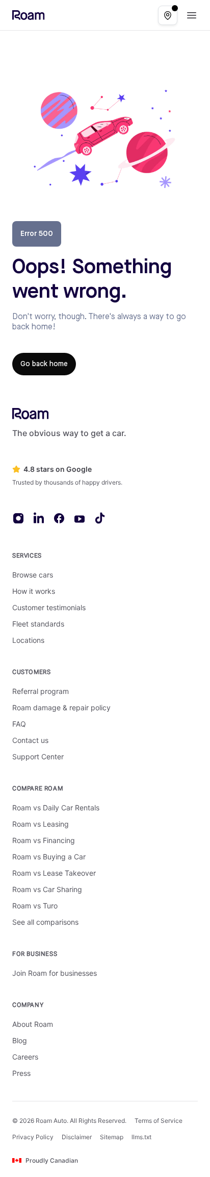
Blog (19, 1040)
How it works (33, 591)
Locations (28, 640)
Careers (25, 1056)
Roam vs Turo (35, 905)
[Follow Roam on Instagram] (18, 518)
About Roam (32, 1024)
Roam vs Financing (43, 840)
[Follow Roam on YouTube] (79, 519)
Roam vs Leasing (40, 824)
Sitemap (111, 1137)
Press (21, 1073)
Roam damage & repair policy (61, 707)
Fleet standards (38, 623)
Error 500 (36, 234)
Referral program (40, 691)
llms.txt (141, 1137)
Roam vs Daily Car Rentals (55, 807)
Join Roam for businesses (54, 973)
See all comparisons (45, 922)
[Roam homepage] (30, 413)
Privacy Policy (33, 1137)
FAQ (19, 723)
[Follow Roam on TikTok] (100, 518)
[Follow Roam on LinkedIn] (39, 518)
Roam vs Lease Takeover (54, 873)
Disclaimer (77, 1137)
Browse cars (32, 574)
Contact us (30, 740)
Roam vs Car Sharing (47, 889)
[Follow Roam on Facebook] (59, 518)
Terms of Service (158, 1120)
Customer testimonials (49, 607)
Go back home (44, 364)
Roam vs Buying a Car (49, 856)
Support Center (38, 756)
